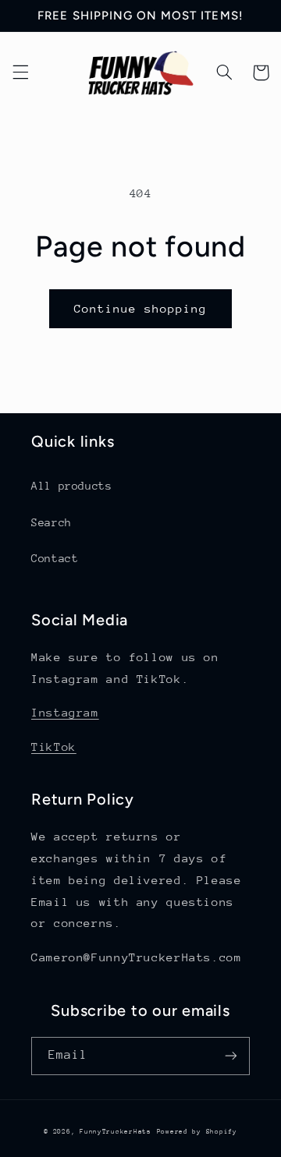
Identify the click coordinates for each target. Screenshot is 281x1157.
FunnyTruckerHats (115, 1131)
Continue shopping (141, 308)
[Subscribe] (231, 1056)
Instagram (65, 712)
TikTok (53, 746)
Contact (54, 558)
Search (51, 522)
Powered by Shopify (197, 1131)
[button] (20, 72)
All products (71, 485)
